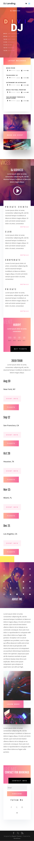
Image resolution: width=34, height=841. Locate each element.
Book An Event (15, 135)
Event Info (12, 398)
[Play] (7, 70)
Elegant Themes (17, 836)
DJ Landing (9, 3)
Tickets (11, 407)
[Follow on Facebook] (11, 807)
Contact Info (19, 781)
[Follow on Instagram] (22, 807)
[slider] (25, 70)
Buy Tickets (20, 349)
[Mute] (22, 70)
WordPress (17, 838)
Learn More (13, 704)
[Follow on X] (16, 807)
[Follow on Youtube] (17, 812)
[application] (17, 70)
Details (24, 227)
